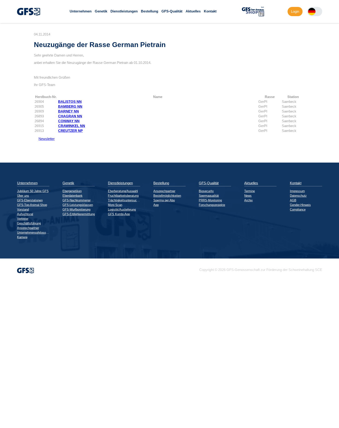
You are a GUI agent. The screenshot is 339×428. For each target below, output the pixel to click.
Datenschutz (298, 195)
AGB (293, 200)
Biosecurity (206, 191)
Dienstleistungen (124, 11)
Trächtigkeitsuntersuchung (124, 200)
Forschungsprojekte (212, 205)
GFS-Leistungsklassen (77, 205)
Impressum (297, 191)
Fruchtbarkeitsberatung (123, 195)
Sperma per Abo (164, 200)
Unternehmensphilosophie (33, 232)
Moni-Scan (115, 205)
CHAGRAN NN (70, 116)
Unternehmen (81, 11)
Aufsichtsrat (25, 214)
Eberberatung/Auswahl (123, 191)
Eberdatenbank (72, 195)
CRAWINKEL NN (71, 126)
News (248, 195)
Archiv (248, 200)
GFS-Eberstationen (30, 200)
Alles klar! (3, 416)
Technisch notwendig (7, 365)
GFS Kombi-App (119, 214)
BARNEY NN (68, 111)
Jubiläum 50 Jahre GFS (33, 191)
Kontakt (210, 11)
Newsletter (44, 139)
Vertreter (22, 218)
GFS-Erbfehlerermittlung (78, 214)
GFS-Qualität (171, 11)
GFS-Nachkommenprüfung (78, 200)
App (156, 205)
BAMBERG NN (70, 106)
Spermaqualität (209, 195)
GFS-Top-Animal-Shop (32, 205)
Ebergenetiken (72, 191)
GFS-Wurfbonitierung (76, 209)
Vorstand (23, 209)
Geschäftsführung (29, 223)
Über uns (23, 195)
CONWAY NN (69, 121)
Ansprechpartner (28, 228)
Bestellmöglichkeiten (167, 195)
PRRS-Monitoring (210, 200)
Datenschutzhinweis (15, 426)
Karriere (22, 237)
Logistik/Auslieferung (122, 209)
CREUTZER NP (70, 131)
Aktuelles (193, 11)
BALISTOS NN (70, 102)
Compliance (298, 209)
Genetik (101, 11)
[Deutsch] (311, 11)
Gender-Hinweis (300, 205)
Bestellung (149, 11)
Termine (249, 191)
